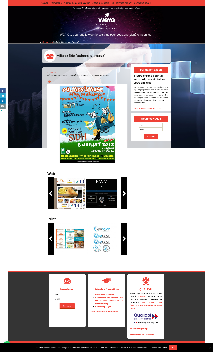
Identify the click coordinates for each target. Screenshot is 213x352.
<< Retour (51, 72)
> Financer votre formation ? (142, 334)
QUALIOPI (142, 296)
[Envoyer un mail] (3, 106)
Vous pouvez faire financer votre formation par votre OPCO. (146, 305)
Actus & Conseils (100, 3)
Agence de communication (77, 3)
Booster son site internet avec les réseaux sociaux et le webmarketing (109, 300)
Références (48, 42)
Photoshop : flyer (103, 306)
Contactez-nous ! (142, 3)
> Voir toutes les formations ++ (104, 311)
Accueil (44, 3)
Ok (173, 348)
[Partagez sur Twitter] (3, 95)
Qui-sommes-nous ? (122, 3)
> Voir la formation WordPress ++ (147, 108)
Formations (56, 3)
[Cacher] (1, 110)
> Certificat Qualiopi (139, 328)
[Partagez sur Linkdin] (3, 101)
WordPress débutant (104, 294)
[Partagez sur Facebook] (3, 90)
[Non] (210, 347)
